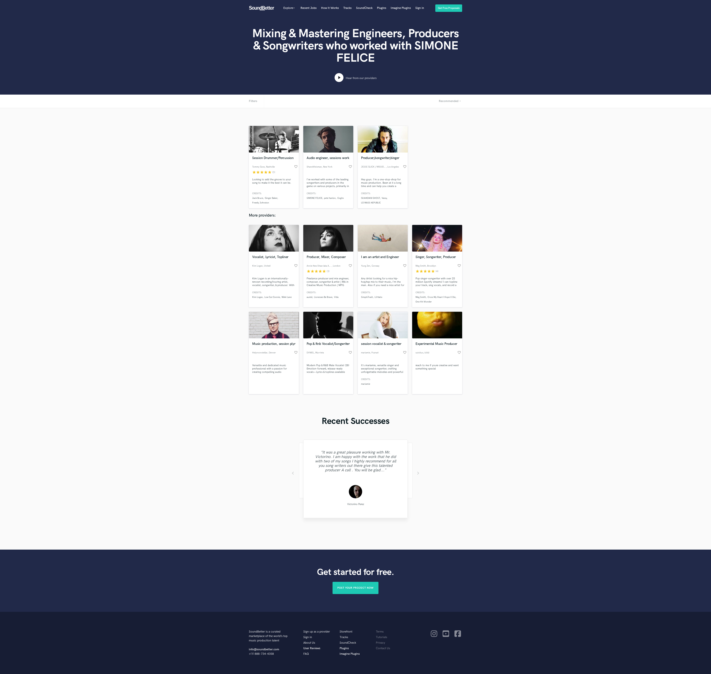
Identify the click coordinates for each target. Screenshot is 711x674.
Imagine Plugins (401, 8)
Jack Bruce (257, 198)
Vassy (384, 198)
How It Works (330, 8)
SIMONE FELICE (314, 198)
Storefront (346, 631)
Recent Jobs (309, 8)
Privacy (380, 643)
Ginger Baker (271, 198)
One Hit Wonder (423, 301)
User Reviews (311, 648)
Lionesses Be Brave (323, 297)
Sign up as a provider (316, 631)
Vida (336, 297)
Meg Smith (420, 297)
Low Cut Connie (272, 297)
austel (309, 297)
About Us (309, 643)
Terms (380, 631)
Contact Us (383, 648)
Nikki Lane (287, 297)
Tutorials (381, 637)
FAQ (306, 654)
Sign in (419, 8)
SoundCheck (364, 8)
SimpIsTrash (367, 297)
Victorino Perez (355, 504)
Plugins (381, 8)
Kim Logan (257, 297)
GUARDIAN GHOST (370, 198)
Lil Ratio (378, 297)
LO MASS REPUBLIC (371, 202)
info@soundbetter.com (264, 649)
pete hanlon (330, 198)
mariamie (365, 384)
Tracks (347, 8)
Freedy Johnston (260, 202)
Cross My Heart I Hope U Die (441, 297)
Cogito (340, 198)
